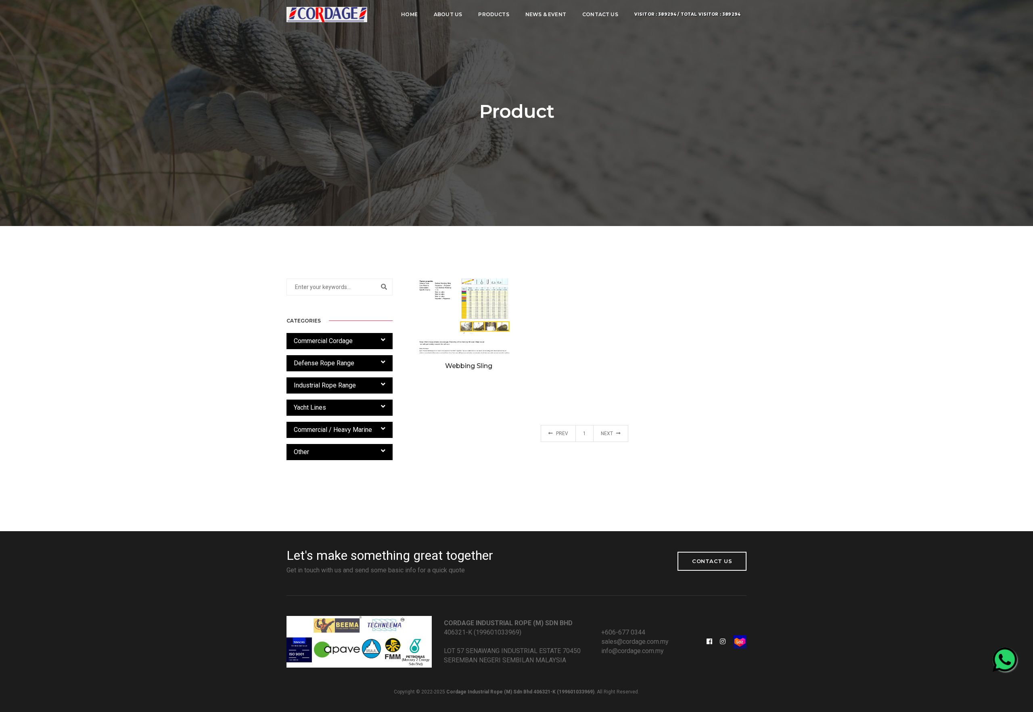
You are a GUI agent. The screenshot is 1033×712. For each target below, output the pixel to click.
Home (409, 14)
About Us (448, 14)
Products (493, 14)
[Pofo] (326, 14)
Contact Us (600, 14)
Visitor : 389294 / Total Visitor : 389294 (687, 14)
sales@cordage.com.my (635, 641)
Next (607, 433)
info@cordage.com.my (632, 651)
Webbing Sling (468, 366)
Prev (561, 433)
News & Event (545, 14)
